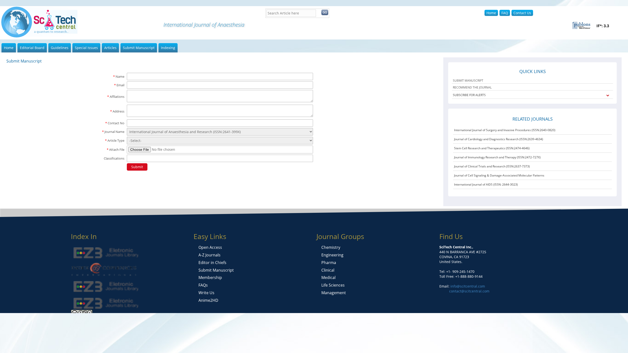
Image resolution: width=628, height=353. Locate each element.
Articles (110, 47)
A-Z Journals (209, 255)
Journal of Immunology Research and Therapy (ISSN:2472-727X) (497, 157)
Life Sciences (333, 285)
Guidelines (59, 47)
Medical (328, 277)
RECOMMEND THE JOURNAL (472, 87)
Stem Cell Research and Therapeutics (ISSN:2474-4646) (492, 148)
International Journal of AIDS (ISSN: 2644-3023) (486, 184)
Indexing (168, 47)
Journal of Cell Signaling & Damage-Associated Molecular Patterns (499, 175)
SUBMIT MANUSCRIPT (468, 80)
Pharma (328, 262)
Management (333, 292)
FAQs (203, 285)
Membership (210, 277)
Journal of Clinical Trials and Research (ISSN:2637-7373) (492, 166)
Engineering (332, 255)
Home (491, 13)
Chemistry (330, 247)
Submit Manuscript (139, 47)
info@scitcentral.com (467, 286)
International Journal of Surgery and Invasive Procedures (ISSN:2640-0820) (504, 130)
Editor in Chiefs (212, 262)
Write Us (206, 292)
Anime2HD (208, 300)
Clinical (327, 270)
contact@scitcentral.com (469, 291)
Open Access (210, 247)
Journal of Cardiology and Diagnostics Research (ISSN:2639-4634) (498, 139)
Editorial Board (32, 47)
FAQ (504, 13)
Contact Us (522, 13)
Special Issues (86, 47)
